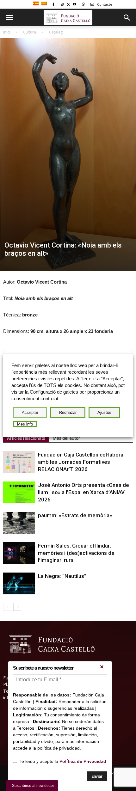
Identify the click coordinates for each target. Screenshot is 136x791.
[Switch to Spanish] (36, 4)
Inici (6, 32)
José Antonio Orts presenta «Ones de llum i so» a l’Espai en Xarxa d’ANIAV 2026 (83, 492)
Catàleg (56, 32)
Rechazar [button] (68, 412)
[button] (127, 17)
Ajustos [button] (104, 412)
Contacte (104, 4)
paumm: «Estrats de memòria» (75, 515)
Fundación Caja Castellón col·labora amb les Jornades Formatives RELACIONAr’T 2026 (80, 461)
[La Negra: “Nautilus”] (19, 583)
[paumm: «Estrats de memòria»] (19, 523)
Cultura (29, 32)
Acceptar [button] (30, 412)
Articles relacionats (26, 438)
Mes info (25, 424)
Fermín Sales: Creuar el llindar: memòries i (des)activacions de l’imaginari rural (76, 553)
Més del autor (66, 438)
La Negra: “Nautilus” (62, 576)
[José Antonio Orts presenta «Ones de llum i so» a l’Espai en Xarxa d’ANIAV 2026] (19, 492)
